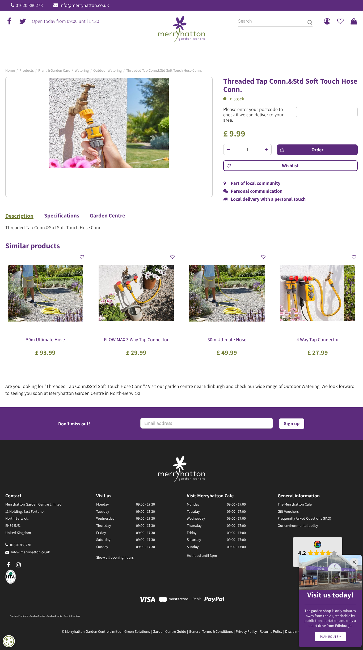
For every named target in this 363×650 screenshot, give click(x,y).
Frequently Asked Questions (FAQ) (304, 518)
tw (23, 21)
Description (19, 216)
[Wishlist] (340, 21)
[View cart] (354, 21)
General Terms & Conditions (211, 631)
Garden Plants (54, 616)
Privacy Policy (246, 631)
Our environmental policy (298, 525)
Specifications (61, 215)
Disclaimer (293, 631)
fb (9, 21)
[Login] (327, 21)
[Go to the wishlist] (340, 21)
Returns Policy (271, 631)
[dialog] (9, 641)
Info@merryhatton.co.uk (84, 5)
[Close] (354, 562)
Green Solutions (137, 631)
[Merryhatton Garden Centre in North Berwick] (181, 29)
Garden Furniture (19, 616)
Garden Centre (107, 215)
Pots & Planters (72, 616)
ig (18, 565)
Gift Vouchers (288, 511)
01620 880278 (29, 5)
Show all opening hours (115, 557)
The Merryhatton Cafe (295, 504)
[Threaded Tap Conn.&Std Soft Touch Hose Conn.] (109, 137)
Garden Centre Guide (169, 631)
